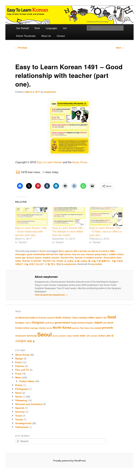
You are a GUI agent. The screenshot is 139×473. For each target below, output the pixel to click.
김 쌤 (77, 260)
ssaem (38, 257)
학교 (53, 264)
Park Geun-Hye (87, 328)
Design (19, 358)
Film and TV (22, 369)
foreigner (20, 322)
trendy (59, 260)
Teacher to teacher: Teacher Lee (38, 260)
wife (88, 335)
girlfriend (49, 322)
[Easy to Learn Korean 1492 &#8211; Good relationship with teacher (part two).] (32, 216)
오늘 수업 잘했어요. (100, 260)
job (104, 322)
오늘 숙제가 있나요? (34, 264)
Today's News (26, 381)
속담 (29, 341)
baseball (51, 317)
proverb (107, 327)
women (102, 335)
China (75, 317)
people (98, 327)
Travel (18, 415)
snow (55, 335)
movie (49, 328)
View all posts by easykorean (51, 294)
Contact (61, 36)
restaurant (20, 335)
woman (94, 335)
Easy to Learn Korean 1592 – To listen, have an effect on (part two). (105, 231)
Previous (21, 47)
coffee (91, 317)
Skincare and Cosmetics (28, 404)
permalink (97, 264)
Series (42, 251)
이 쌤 (47, 264)
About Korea (22, 354)
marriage (34, 328)
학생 (58, 264)
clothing (82, 317)
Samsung (32, 335)
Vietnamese (21, 427)
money (42, 327)
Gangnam (38, 322)
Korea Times (79, 162)
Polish (18, 385)
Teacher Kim (67, 257)
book (58, 317)
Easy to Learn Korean (49, 162)
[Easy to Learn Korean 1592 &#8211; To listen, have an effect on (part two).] (106, 216)
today (69, 335)
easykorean (50, 91)
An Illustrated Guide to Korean (30, 317)
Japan (98, 322)
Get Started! (22, 28)
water (83, 335)
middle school (116, 254)
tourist (76, 335)
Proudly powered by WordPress (69, 460)
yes (108, 335)
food (112, 317)
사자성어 (20, 341)
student (46, 257)
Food (18, 373)
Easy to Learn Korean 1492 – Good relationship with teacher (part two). (31, 231)
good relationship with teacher (42, 254)
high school (65, 254)
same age (20, 257)
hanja (74, 322)
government (62, 322)
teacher (56, 257)
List (65, 28)
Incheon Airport (85, 322)
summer (62, 335)
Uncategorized (23, 423)
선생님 (84, 260)
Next (120, 47)
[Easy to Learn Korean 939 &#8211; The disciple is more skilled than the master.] (69, 216)
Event (18, 362)
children (66, 317)
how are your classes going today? (90, 254)
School (29, 257)
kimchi (110, 322)
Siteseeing (21, 400)
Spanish (19, 408)
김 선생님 (68, 260)
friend (28, 322)
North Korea (62, 327)
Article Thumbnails (26, 36)
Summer (20, 411)
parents (75, 328)
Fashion (19, 366)
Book (37, 28)
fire (105, 317)
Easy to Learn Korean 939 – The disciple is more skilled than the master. (68, 231)
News (18, 377)
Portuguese (21, 389)
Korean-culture (22, 327)
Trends (19, 419)
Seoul (44, 334)
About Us (46, 36)
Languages (51, 28)
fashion (99, 317)
